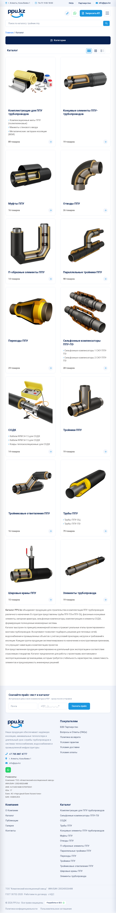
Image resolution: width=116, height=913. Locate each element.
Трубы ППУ (70, 513)
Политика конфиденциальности (21, 909)
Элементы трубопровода (79, 593)
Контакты (10, 830)
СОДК (12, 430)
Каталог (9, 815)
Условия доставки (69, 747)
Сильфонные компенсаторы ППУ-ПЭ (82, 342)
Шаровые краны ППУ (22, 593)
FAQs (71, 3)
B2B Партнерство (69, 727)
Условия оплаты (68, 752)
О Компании (11, 810)
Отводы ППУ (71, 203)
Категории (60, 40)
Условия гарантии (69, 742)
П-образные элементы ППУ (26, 272)
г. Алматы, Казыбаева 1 (19, 3)
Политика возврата (70, 737)
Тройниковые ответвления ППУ (29, 513)
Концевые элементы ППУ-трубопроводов (80, 112)
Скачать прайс (79, 706)
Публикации (11, 820)
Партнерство (84, 3)
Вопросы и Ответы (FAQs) (73, 732)
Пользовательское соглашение (56, 909)
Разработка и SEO (54, 903)
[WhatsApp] (8, 770)
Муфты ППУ (16, 203)
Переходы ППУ (18, 340)
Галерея (9, 825)
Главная (9, 32)
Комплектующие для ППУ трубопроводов (25, 112)
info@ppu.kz (105, 3)
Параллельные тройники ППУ (82, 272)
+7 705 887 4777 (18, 754)
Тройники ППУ (72, 430)
